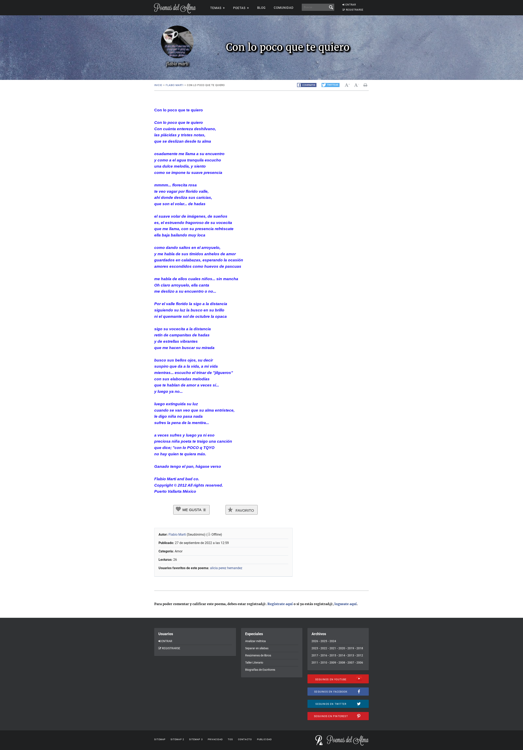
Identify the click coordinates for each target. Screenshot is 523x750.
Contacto (245, 739)
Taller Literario (254, 662)
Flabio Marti (177, 534)
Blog (261, 8)
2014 (342, 655)
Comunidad (284, 8)
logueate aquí (345, 604)
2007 (351, 662)
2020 (342, 648)
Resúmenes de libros (258, 655)
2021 (333, 648)
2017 (315, 655)
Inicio (158, 85)
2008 (342, 662)
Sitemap (159, 739)
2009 (333, 662)
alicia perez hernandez (226, 568)
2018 (359, 648)
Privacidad (215, 739)
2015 (333, 655)
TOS (230, 739)
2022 (324, 648)
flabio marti (174, 85)
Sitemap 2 (177, 739)
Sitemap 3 (196, 739)
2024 (333, 641)
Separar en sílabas (256, 648)
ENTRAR (350, 4)
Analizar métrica (255, 641)
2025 (324, 641)
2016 (324, 655)
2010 (324, 662)
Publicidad (264, 739)
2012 (359, 655)
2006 (359, 662)
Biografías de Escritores (260, 669)
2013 (351, 655)
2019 (351, 648)
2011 (315, 662)
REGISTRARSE (354, 9)
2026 (315, 641)
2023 (315, 648)
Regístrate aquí (280, 604)
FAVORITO (244, 510)
